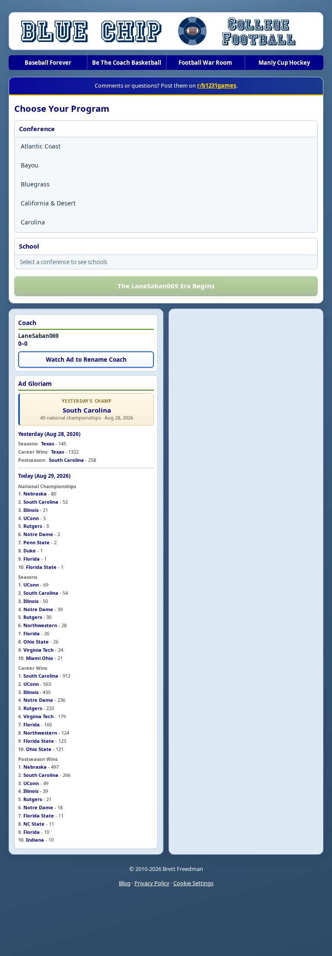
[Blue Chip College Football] (166, 31)
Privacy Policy (151, 883)
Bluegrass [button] (35, 184)
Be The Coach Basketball (126, 62)
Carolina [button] (33, 222)
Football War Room (205, 62)
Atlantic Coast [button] (41, 146)
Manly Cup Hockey (284, 62)
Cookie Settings (193, 883)
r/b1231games (216, 85)
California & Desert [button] (48, 203)
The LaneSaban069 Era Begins (166, 285)
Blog (125, 883)
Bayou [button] (29, 165)
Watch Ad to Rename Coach (86, 359)
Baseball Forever (48, 62)
